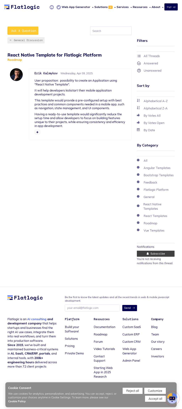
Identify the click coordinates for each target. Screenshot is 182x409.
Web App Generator (129, 351)
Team (155, 334)
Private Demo (74, 353)
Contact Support (99, 358)
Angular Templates (157, 168)
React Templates (155, 216)
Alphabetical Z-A (156, 108)
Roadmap (14, 60)
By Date (149, 130)
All (145, 160)
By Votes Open (154, 123)
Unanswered (152, 70)
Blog (154, 327)
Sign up (171, 6)
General (149, 197)
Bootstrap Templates (159, 175)
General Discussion (28, 40)
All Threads (152, 56)
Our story (158, 341)
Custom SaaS (131, 327)
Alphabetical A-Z (156, 101)
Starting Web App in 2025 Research (103, 372)
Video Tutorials (104, 349)
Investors (157, 356)
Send (127, 308)
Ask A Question (23, 31)
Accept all (155, 398)
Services (123, 7)
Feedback (150, 182)
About (156, 7)
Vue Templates (154, 230)
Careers (156, 349)
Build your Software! (72, 329)
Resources (140, 7)
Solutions (101, 7)
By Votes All (152, 115)
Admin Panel (131, 360)
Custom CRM (131, 341)
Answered (151, 63)
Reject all (132, 391)
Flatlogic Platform (156, 189)
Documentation (104, 327)
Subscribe (157, 253)
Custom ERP (131, 334)
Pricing (69, 346)
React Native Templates (152, 206)
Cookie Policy (17, 401)
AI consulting (36, 319)
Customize (155, 391)
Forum (98, 341)
